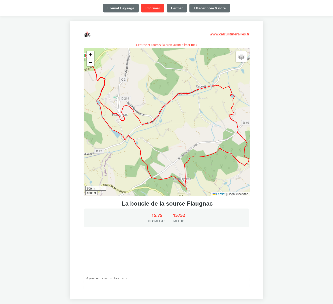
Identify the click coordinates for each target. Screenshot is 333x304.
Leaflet (220, 194)
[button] (85, 55)
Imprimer (153, 8)
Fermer (177, 8)
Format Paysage (121, 8)
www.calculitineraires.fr (229, 34)
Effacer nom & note (210, 8)
